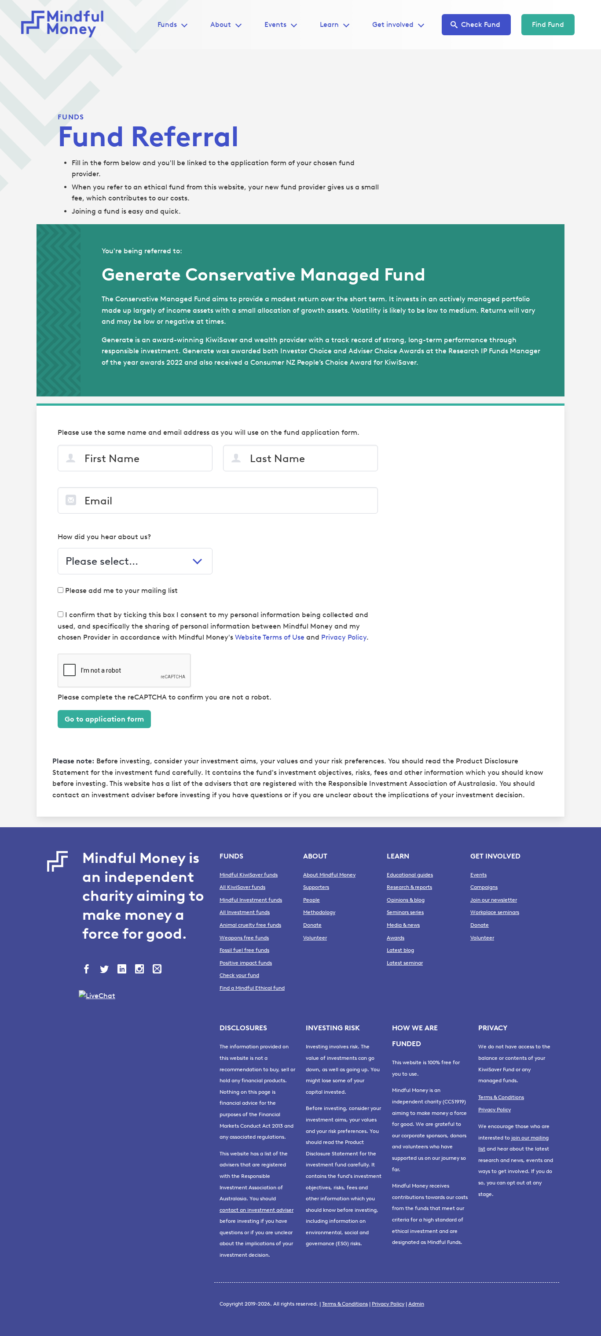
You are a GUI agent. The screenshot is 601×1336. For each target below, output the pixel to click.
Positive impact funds (246, 963)
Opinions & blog (406, 900)
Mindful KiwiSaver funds (249, 875)
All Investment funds (245, 912)
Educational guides (410, 875)
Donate (312, 925)
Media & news (403, 925)
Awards (395, 938)
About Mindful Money (329, 875)
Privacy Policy (343, 637)
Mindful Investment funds (251, 900)
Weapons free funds (244, 938)
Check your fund (239, 975)
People (311, 900)
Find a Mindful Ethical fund (252, 988)
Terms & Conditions (501, 1097)
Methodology (319, 912)
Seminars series (405, 912)
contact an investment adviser (256, 1210)
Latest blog (400, 950)
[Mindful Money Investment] (65, 25)
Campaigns (484, 887)
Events (275, 24)
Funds (71, 117)
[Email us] (158, 970)
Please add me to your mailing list (120, 590)
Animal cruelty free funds (250, 925)
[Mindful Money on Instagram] (140, 970)
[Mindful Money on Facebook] (87, 970)
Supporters (316, 887)
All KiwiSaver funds (242, 887)
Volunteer (315, 938)
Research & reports (409, 887)
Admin (416, 1304)
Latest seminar (405, 963)
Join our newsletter (493, 900)
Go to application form (104, 719)
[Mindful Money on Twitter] (105, 970)
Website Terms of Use (269, 637)
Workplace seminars (494, 912)
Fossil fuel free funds (244, 950)
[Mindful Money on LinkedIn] (122, 970)
